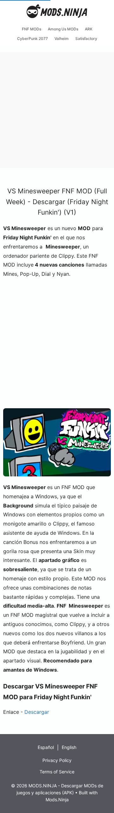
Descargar (36, 712)
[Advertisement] (57, 109)
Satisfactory (86, 38)
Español (46, 747)
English (69, 747)
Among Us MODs (63, 29)
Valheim (61, 38)
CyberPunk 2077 (32, 38)
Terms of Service (57, 771)
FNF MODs (31, 29)
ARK (88, 29)
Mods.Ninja (57, 799)
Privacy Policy (57, 760)
